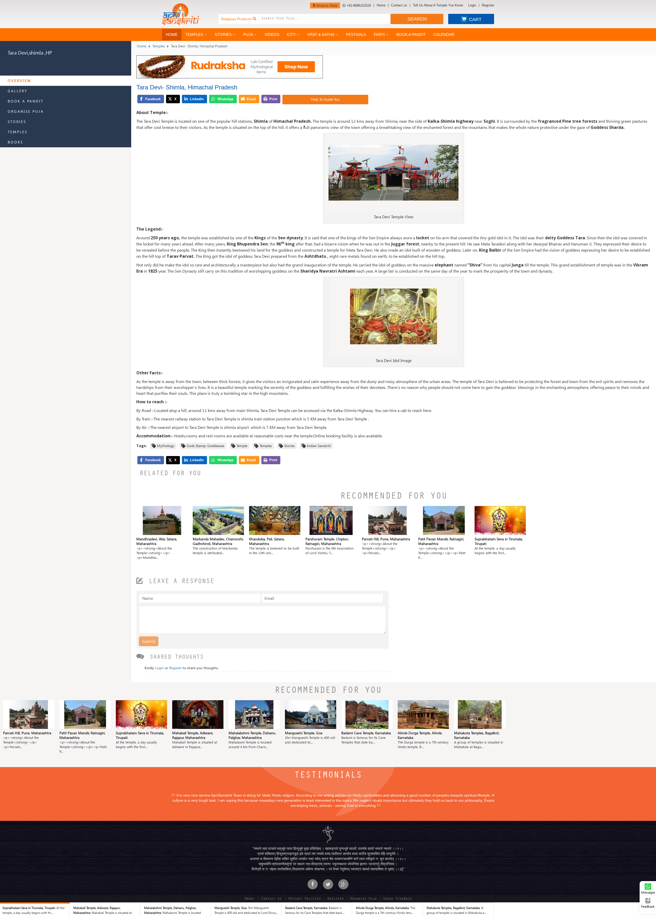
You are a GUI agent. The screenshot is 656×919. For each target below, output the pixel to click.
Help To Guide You (325, 99)
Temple (242, 445)
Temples (194, 34)
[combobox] (326, 19)
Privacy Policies (304, 899)
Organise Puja (26, 111)
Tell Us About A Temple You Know (438, 5)
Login (472, 5)
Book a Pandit (411, 34)
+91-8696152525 (358, 5)
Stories (223, 34)
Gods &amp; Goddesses (205, 445)
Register (488, 5)
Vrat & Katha (320, 34)
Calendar (443, 34)
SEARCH (417, 19)
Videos (272, 34)
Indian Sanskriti (319, 445)
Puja (248, 34)
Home (381, 5)
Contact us (399, 5)
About (249, 899)
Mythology (165, 445)
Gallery (17, 90)
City (291, 34)
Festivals (356, 34)
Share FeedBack (397, 899)
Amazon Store (326, 5)
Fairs (379, 34)
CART (475, 19)
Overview (19, 80)
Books (15, 142)
